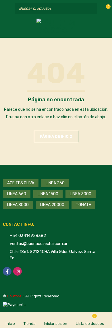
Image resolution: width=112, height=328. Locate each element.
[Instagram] (17, 271)
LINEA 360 (55, 183)
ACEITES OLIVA (20, 183)
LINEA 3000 (80, 193)
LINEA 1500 (48, 193)
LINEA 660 (16, 193)
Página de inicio (56, 136)
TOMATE (83, 204)
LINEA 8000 (18, 204)
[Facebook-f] (7, 271)
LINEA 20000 (52, 204)
